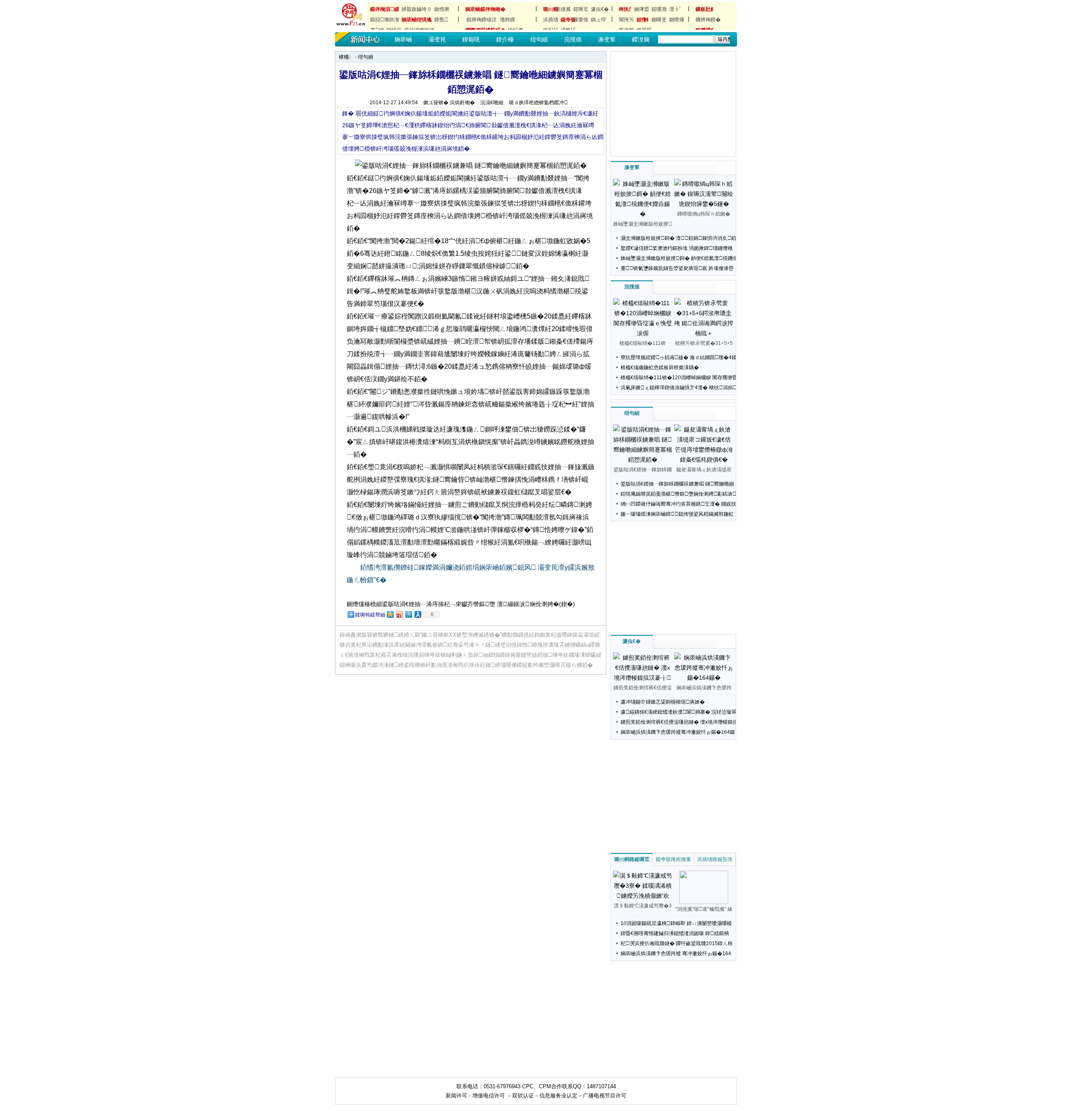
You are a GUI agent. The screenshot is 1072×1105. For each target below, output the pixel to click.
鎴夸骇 (566, 20)
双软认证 (523, 1095)
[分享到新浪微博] (399, 614)
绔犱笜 (624, 9)
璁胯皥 (507, 20)
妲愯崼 (641, 20)
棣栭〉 (346, 57)
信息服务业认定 (558, 1095)
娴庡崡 (403, 39)
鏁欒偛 (580, 20)
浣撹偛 (573, 39)
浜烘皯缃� (462, 102)
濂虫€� (600, 9)
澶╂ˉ (675, 9)
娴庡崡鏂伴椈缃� (485, 9)
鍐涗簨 (640, 39)
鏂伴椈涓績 (384, 9)
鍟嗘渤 (659, 9)
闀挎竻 (626, 20)
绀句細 (539, 39)
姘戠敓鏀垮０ (417, 9)
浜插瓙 (550, 20)
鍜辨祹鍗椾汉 (481, 20)
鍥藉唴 (471, 39)
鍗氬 (441, 20)
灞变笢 (437, 39)
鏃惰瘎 (441, 9)
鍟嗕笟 (580, 9)
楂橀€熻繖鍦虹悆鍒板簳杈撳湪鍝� (660, 367)
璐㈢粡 (548, 9)
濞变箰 (607, 39)
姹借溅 (563, 9)
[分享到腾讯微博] (408, 614)
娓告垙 (724, 859)
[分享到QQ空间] (389, 614)
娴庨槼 (641, 9)
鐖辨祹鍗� (708, 20)
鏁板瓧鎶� (701, 9)
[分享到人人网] (417, 614)
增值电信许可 (488, 1095)
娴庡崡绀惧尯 (417, 20)
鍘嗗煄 (676, 20)
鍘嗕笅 (659, 20)
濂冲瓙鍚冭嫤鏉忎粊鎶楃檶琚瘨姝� (663, 702)
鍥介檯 (505, 39)
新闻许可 (456, 1095)
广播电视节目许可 (604, 1095)
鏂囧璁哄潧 (384, 20)
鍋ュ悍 (598, 20)
